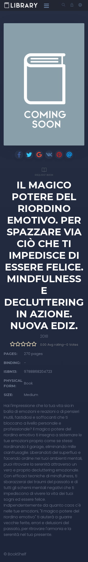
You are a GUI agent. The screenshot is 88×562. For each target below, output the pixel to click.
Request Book (44, 175)
